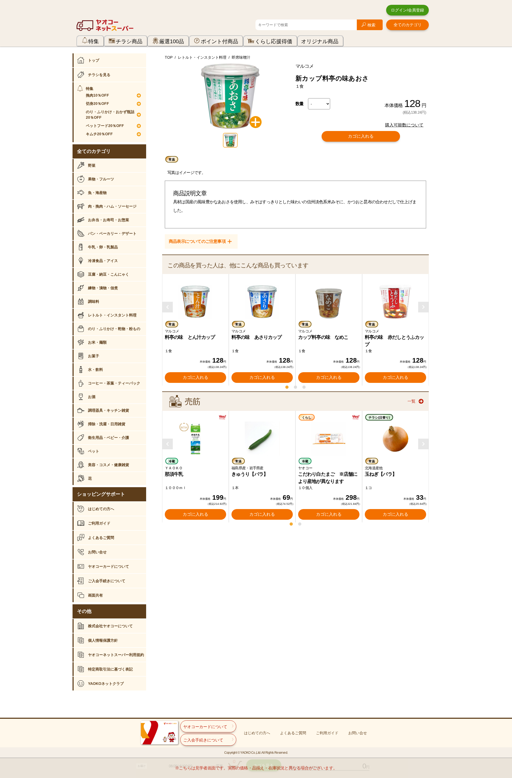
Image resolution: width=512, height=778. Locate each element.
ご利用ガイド (99, 523)
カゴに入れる (361, 136)
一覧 (411, 401)
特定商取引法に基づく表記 (110, 669)
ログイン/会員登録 (407, 10)
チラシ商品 (129, 41)
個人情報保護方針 (103, 640)
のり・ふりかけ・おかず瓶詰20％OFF (110, 115)
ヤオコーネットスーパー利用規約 (116, 655)
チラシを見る (99, 75)
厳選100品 (171, 41)
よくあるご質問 (101, 537)
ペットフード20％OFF (105, 126)
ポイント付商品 (219, 41)
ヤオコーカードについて (108, 566)
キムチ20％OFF (99, 134)
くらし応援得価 (273, 41)
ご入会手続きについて (106, 581)
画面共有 (95, 595)
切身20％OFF (97, 103)
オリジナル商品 (319, 41)
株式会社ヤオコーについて (110, 626)
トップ (93, 60)
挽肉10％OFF (97, 95)
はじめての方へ (101, 509)
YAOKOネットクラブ (106, 683)
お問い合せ (97, 552)
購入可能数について (404, 125)
